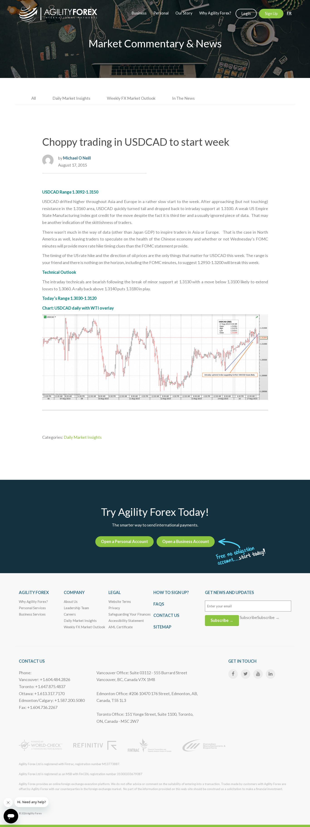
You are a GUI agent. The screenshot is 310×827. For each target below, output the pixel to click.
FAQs (158, 603)
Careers (70, 614)
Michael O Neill (77, 157)
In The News (183, 98)
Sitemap (162, 626)
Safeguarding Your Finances (129, 614)
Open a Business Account (185, 541)
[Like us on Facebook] (233, 674)
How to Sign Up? (171, 592)
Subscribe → (222, 620)
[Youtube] (258, 674)
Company (74, 592)
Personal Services (32, 608)
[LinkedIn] (270, 674)
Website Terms (119, 601)
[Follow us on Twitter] (245, 674)
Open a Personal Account (124, 541)
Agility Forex (34, 592)
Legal (114, 592)
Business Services (32, 614)
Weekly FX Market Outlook (131, 98)
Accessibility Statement (126, 620)
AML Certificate (120, 627)
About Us (71, 601)
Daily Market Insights (71, 98)
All (33, 98)
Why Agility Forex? (33, 601)
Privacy (114, 608)
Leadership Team (76, 608)
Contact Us (166, 615)
